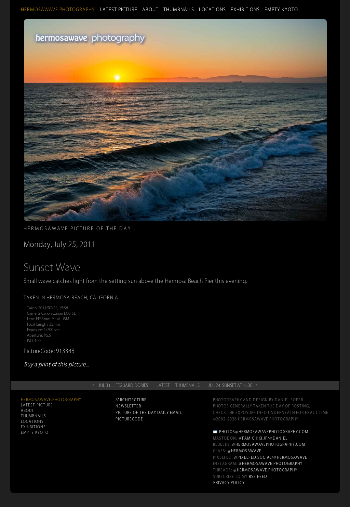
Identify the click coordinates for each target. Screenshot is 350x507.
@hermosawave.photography (270, 463)
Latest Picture (118, 9)
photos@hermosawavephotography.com (263, 431)
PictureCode (129, 419)
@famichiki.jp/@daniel (263, 438)
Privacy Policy (229, 482)
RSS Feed (258, 476)
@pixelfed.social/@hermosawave (270, 457)
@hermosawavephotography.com (268, 444)
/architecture (131, 400)
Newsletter (128, 406)
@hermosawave (244, 451)
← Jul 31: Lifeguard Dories (120, 385)
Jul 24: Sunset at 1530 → (233, 385)
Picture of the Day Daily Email (149, 412)
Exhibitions (245, 9)
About (150, 9)
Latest (163, 385)
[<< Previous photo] (76, 219)
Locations (212, 9)
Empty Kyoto (281, 9)
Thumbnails (178, 9)
